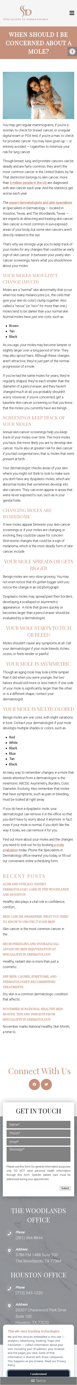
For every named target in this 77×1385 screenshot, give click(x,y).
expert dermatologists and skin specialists (40, 203)
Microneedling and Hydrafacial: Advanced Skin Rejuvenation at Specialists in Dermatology (31, 949)
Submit (65, 1188)
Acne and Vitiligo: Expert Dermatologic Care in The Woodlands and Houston (36, 889)
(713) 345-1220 (29, 1293)
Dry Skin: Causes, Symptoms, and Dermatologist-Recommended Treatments (30, 981)
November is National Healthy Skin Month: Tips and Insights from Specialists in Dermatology (33, 1014)
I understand (38, 1373)
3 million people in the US (28, 183)
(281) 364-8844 (29, 1238)
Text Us (40, 1381)
